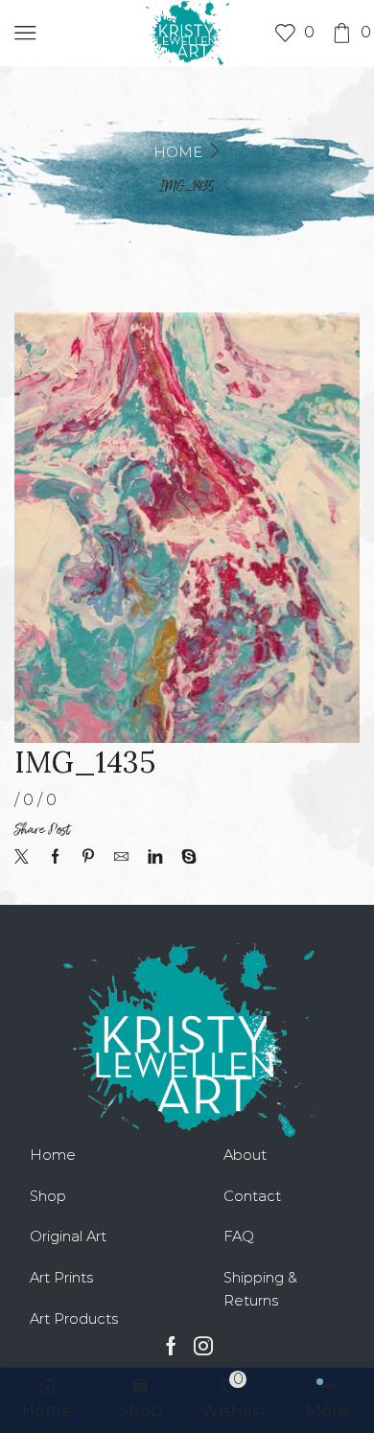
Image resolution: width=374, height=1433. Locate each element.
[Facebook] (55, 857)
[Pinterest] (88, 857)
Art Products (74, 1319)
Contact (252, 1196)
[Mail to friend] (121, 857)
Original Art (68, 1236)
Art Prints (61, 1277)
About (245, 1155)
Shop (48, 1196)
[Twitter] (26, 857)
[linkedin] (155, 857)
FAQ (238, 1236)
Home (177, 152)
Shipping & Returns (260, 1289)
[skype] (184, 857)
